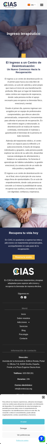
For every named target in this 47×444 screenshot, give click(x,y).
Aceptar (23, 422)
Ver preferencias (23, 435)
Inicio (23, 314)
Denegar (23, 428)
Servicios (23, 326)
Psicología (23, 334)
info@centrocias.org (23, 389)
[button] (43, 397)
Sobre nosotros (23, 318)
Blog (24, 330)
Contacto (23, 338)
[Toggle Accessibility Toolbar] (41, 438)
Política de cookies (22, 440)
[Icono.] (25, 297)
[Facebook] (22, 297)
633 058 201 (28, 373)
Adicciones (22, 322)
